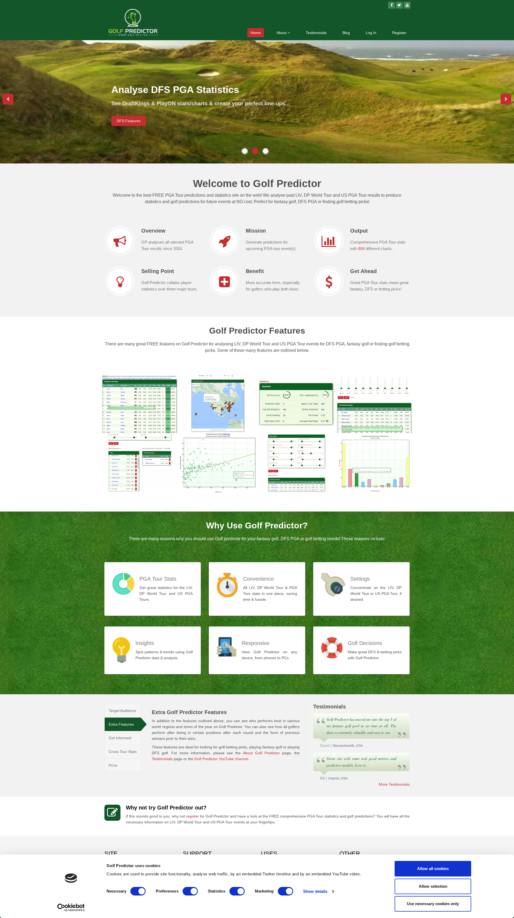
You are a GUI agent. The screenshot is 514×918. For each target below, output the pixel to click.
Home (256, 33)
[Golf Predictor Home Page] (133, 23)
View (116, 424)
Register (399, 33)
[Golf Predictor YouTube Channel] (407, 5)
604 (361, 248)
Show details (315, 891)
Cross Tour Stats (123, 751)
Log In (371, 33)
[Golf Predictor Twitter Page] (399, 5)
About (282, 33)
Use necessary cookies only (433, 903)
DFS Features (129, 121)
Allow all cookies (433, 868)
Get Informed (120, 738)
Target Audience (122, 710)
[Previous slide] (8, 99)
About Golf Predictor (261, 753)
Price (113, 765)
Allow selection (433, 886)
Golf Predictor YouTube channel (221, 759)
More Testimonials (394, 784)
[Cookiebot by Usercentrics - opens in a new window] (71, 908)
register (192, 816)
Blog (346, 33)
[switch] (190, 891)
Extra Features (121, 724)
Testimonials (316, 33)
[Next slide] (506, 99)
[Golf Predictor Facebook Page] (391, 5)
